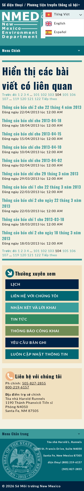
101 (36, 95)
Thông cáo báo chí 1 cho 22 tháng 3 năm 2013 (41, 187)
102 (44, 95)
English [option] (59, 23)
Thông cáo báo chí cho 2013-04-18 (31, 120)
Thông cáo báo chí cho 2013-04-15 (31, 134)
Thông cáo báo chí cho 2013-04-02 (32, 160)
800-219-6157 (17, 387)
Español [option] (60, 32)
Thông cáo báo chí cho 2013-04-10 (32, 147)
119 (16, 99)
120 (23, 99)
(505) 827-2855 (72, 469)
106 (73, 95)
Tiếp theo (49, 99)
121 (30, 99)
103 (51, 95)
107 (5, 99)
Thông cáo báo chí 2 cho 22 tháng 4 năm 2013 (41, 107)
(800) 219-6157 (72, 462)
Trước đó (9, 95)
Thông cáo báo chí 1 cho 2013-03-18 (33, 219)
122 (38, 99)
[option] (63, 23)
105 (65, 95)
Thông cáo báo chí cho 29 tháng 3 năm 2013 (40, 173)
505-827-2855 (34, 383)
